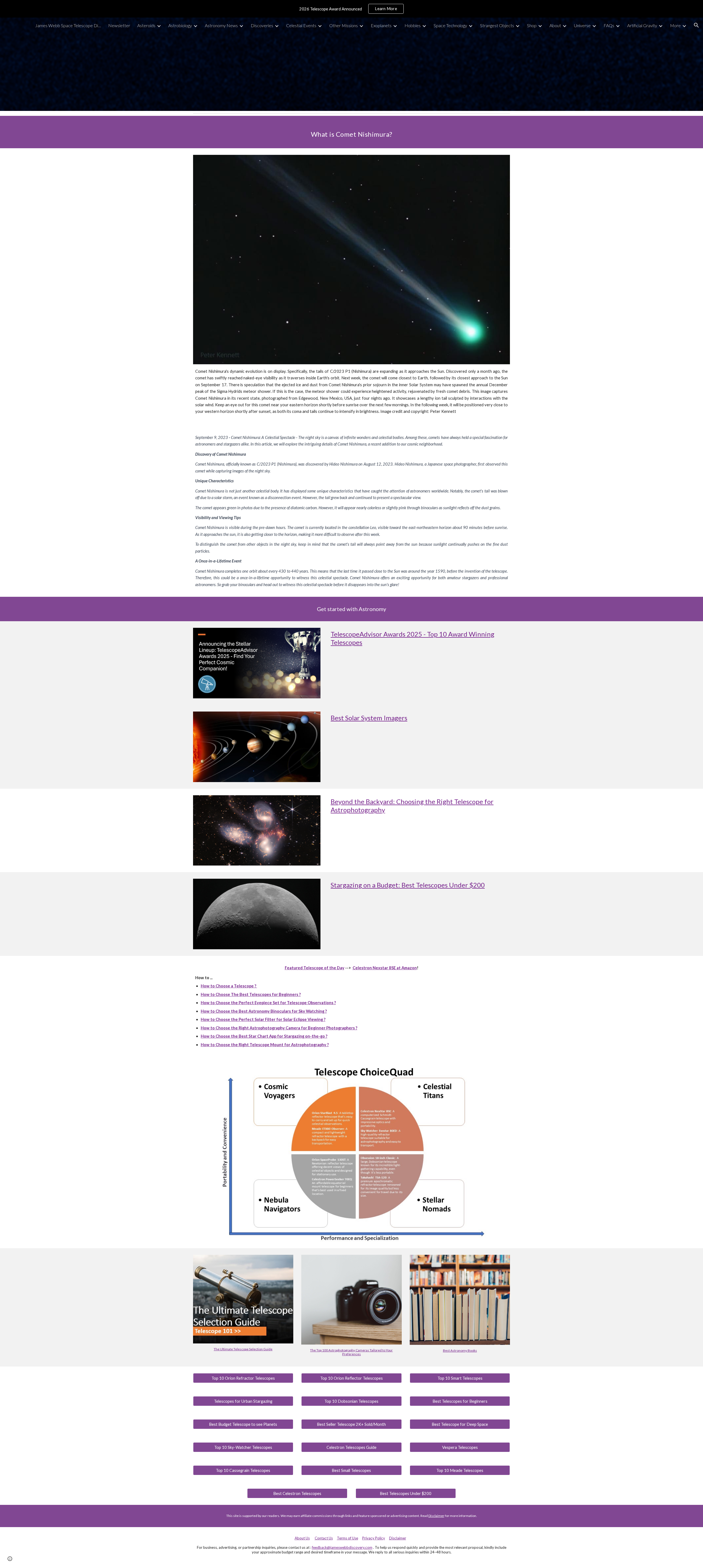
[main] (351, 132)
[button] (696, 25)
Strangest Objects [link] (497, 25)
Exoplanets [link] (381, 25)
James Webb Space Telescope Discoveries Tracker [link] (68, 25)
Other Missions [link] (343, 25)
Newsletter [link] (119, 25)
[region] (351, 9)
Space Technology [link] (450, 25)
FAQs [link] (609, 25)
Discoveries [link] (262, 25)
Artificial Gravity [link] (642, 25)
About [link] (555, 25)
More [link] (675, 25)
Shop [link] (532, 25)
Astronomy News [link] (221, 25)
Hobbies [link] (412, 25)
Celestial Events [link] (301, 25)
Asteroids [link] (146, 25)
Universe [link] (582, 25)
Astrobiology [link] (180, 25)
